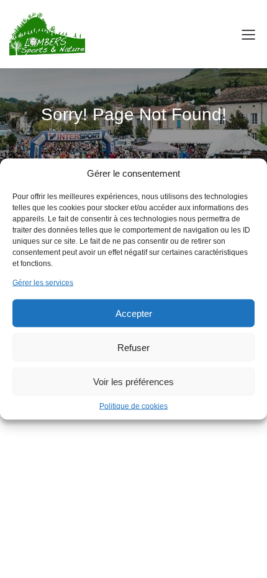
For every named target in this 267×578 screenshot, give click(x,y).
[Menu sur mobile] (248, 34)
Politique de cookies (133, 406)
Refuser (133, 347)
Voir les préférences (133, 381)
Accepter (133, 313)
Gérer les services (42, 282)
